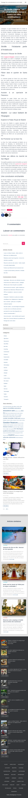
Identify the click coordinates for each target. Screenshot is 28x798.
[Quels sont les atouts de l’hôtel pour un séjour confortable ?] (14, 571)
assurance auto (9, 411)
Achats (5, 335)
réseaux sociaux (8, 426)
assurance (18, 408)
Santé (5, 386)
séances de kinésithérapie (7, 432)
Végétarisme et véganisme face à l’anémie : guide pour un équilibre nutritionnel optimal (13, 301)
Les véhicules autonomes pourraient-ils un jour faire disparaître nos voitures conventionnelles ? (13, 311)
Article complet (5, 647)
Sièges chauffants (20, 426)
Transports (6, 399)
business (21, 413)
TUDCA (21, 432)
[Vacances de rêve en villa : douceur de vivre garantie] (14, 534)
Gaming (23, 420)
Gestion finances (10, 422)
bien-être (6, 346)
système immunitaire (9, 431)
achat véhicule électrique (7, 406)
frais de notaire (19, 420)
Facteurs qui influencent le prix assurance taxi (13, 267)
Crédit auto (17, 418)
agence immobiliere (8, 408)
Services (5, 388)
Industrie (5, 362)
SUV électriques (18, 429)
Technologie (6, 391)
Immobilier (6, 359)
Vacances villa (5, 435)
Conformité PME (18, 416)
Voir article (6, 473)
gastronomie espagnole (21, 163)
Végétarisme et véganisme (19, 435)
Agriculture (6, 338)
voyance (11, 435)
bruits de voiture (16, 413)
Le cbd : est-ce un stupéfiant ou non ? (16, 700)
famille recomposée (13, 420)
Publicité (5, 383)
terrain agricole (17, 432)
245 (7, 509)
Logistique (6, 781)
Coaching (6, 349)
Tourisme (6, 396)
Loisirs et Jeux (7, 378)
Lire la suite (11, 559)
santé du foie (15, 426)
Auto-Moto (6, 343)
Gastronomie (6, 357)
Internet (5, 367)
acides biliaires (13, 406)
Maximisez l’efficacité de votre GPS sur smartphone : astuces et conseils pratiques (14, 292)
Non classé (6, 380)
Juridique (6, 370)
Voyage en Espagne (8, 212)
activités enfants (19, 406)
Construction (6, 351)
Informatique (6, 364)
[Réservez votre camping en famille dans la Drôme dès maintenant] (14, 607)
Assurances (6, 341)
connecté (10, 235)
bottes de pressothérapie (10, 413)
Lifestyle (5, 372)
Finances (6, 354)
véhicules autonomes (9, 437)
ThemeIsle (19, 794)
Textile (5, 394)
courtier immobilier (8, 418)
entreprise (8, 420)
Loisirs (5, 375)
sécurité (13, 432)
